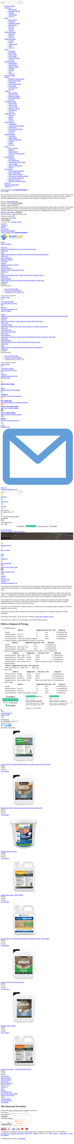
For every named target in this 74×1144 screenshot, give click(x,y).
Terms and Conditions (42, 616)
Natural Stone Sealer (14, 84)
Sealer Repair (12, 127)
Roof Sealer (12, 53)
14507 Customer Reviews (19, 1125)
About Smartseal (6, 1099)
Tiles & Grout (12, 65)
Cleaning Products (14, 58)
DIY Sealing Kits (13, 160)
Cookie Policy (63, 1133)
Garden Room (12, 44)
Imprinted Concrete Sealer (16, 79)
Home (3, 242)
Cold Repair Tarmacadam (16, 126)
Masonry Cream (13, 94)
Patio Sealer (12, 82)
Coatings (7, 91)
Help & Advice (9, 157)
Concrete (11, 13)
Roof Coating (12, 54)
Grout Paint (12, 136)
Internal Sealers (13, 152)
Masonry (11, 35)
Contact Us (11, 159)
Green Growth (12, 106)
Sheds (10, 46)
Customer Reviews (6, 1100)
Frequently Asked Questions (13, 290)
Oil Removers (12, 110)
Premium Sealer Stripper (8, 1026)
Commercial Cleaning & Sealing (18, 176)
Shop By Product (10, 75)
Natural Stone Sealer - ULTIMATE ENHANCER (16, 1069)
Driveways (8, 8)
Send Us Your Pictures (15, 165)
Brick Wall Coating (14, 98)
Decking (11, 28)
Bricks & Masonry (10, 32)
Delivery (11, 167)
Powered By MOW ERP (24, 1133)
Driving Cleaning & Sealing (17, 181)
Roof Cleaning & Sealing (16, 171)
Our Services (9, 169)
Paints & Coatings (13, 96)
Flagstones (11, 21)
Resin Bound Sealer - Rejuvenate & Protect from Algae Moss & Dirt (21, 808)
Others (7, 146)
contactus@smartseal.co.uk (9, 582)
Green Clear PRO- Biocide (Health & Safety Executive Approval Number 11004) (25, 764)
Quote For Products (7, 531)
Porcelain (11, 27)
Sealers (7, 77)
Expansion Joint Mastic (15, 129)
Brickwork (11, 34)
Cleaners (11, 141)
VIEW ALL (4, 251)
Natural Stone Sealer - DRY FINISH (12, 895)
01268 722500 (16, 222)
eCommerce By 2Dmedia (8, 1133)
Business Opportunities (12, 185)
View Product (5, 771)
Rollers (10, 119)
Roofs (7, 49)
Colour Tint (12, 131)
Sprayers (11, 115)
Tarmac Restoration (14, 172)
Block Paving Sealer (14, 80)
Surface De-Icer (13, 148)
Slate (9, 72)
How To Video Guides (11, 289)
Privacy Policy (53, 1133)
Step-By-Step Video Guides (16, 162)
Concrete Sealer (13, 87)
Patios (7, 18)
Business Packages (6, 1083)
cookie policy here (12, 201)
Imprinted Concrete (14, 11)
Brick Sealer (12, 86)
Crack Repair (12, 124)
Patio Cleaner (12, 103)
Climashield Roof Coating (9, 851)
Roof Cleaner (12, 56)
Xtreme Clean (12, 105)
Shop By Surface (10, 6)
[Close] (37, 1140)
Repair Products (10, 122)
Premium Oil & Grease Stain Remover (12, 982)
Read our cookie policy (8, 212)
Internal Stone (12, 138)
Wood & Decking (10, 39)
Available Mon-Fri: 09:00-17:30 (14, 292)
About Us (8, 183)
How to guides (12, 164)
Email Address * (6, 1114)
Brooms (10, 117)
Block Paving (12, 9)
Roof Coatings (12, 93)
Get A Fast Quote (6, 530)
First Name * (5, 1112)
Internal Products (10, 134)
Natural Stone (12, 15)
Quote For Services (19, 531)
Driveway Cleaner (14, 108)
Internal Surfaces (10, 61)
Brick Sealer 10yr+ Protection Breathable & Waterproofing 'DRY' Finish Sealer (25, 938)
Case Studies (5, 1102)
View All (11, 16)
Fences (10, 42)
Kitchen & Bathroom (14, 139)
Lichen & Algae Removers (16, 153)
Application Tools (10, 113)
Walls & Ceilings (13, 67)
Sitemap (35, 1133)
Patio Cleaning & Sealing (16, 178)
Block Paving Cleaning (15, 174)
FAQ (2, 1088)
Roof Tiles (11, 51)
